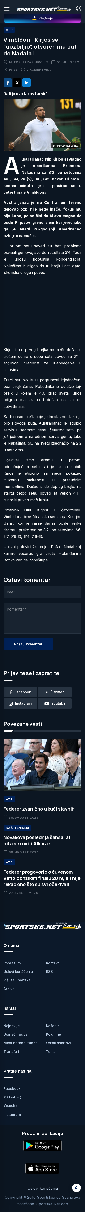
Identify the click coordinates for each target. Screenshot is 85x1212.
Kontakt (52, 963)
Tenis (50, 1051)
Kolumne (53, 1034)
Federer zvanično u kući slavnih (39, 809)
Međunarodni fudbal (21, 1043)
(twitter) (58, 692)
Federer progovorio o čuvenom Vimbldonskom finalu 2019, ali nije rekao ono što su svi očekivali (42, 878)
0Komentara (38, 69)
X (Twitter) (12, 1097)
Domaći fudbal (16, 1034)
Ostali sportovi (58, 1043)
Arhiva (9, 989)
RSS (49, 971)
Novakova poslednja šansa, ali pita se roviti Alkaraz (38, 840)
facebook (23, 692)
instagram (23, 703)
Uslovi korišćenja (18, 971)
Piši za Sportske (17, 980)
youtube (58, 703)
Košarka (53, 1026)
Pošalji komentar (28, 644)
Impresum (12, 963)
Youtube (10, 1105)
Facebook (12, 1088)
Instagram (12, 1114)
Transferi (11, 1051)
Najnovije (12, 1026)
